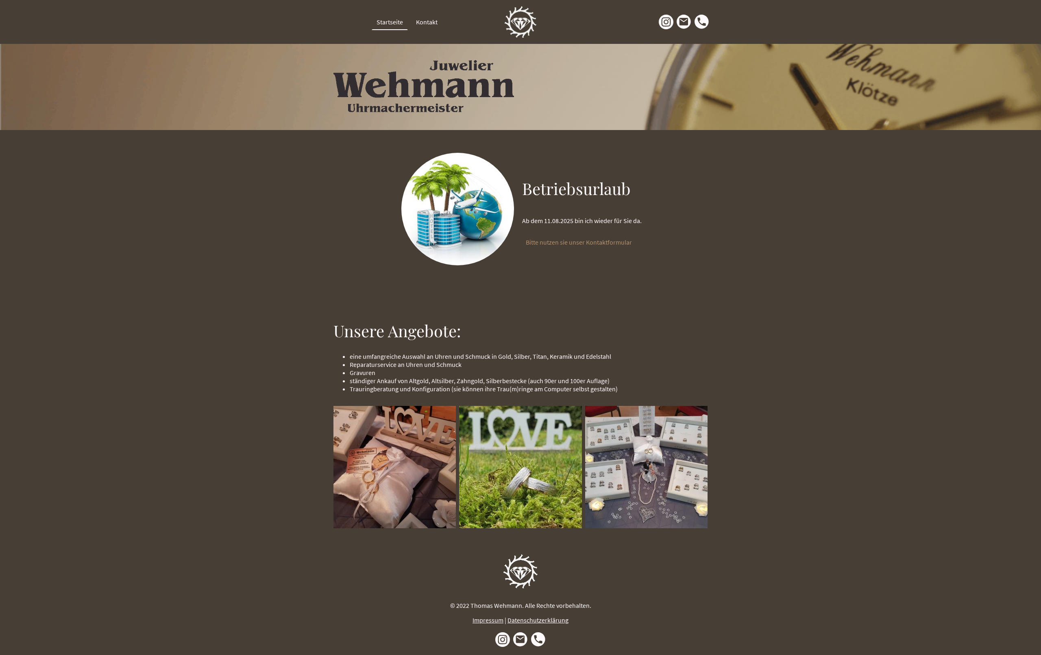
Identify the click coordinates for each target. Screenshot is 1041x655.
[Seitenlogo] (520, 22)
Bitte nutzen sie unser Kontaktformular (579, 242)
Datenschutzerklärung (537, 620)
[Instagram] (666, 22)
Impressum (488, 620)
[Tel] (702, 22)
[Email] (684, 22)
